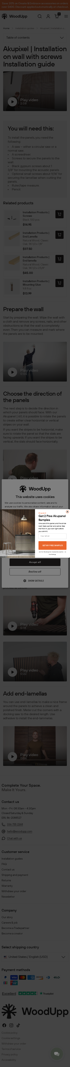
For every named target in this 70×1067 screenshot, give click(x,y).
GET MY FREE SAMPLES (52, 545)
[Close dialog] (67, 511)
